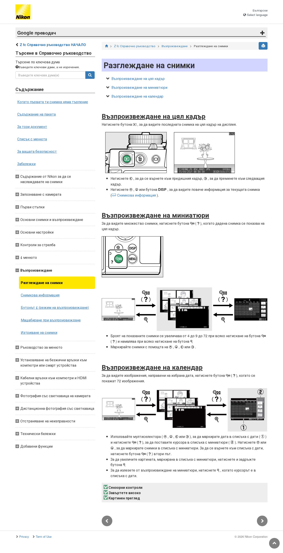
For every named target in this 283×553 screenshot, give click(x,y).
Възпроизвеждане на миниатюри (139, 87)
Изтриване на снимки (39, 332)
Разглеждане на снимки (42, 282)
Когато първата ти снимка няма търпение (52, 101)
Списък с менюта (32, 138)
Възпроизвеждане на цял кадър (138, 78)
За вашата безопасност (37, 151)
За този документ (32, 126)
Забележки (26, 163)
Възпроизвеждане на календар (137, 96)
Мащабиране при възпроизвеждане (51, 320)
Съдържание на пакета (36, 114)
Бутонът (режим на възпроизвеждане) (55, 307)
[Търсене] (90, 75)
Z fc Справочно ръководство (134, 46)
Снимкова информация (40, 295)
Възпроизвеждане (175, 46)
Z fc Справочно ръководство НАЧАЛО (53, 44)
